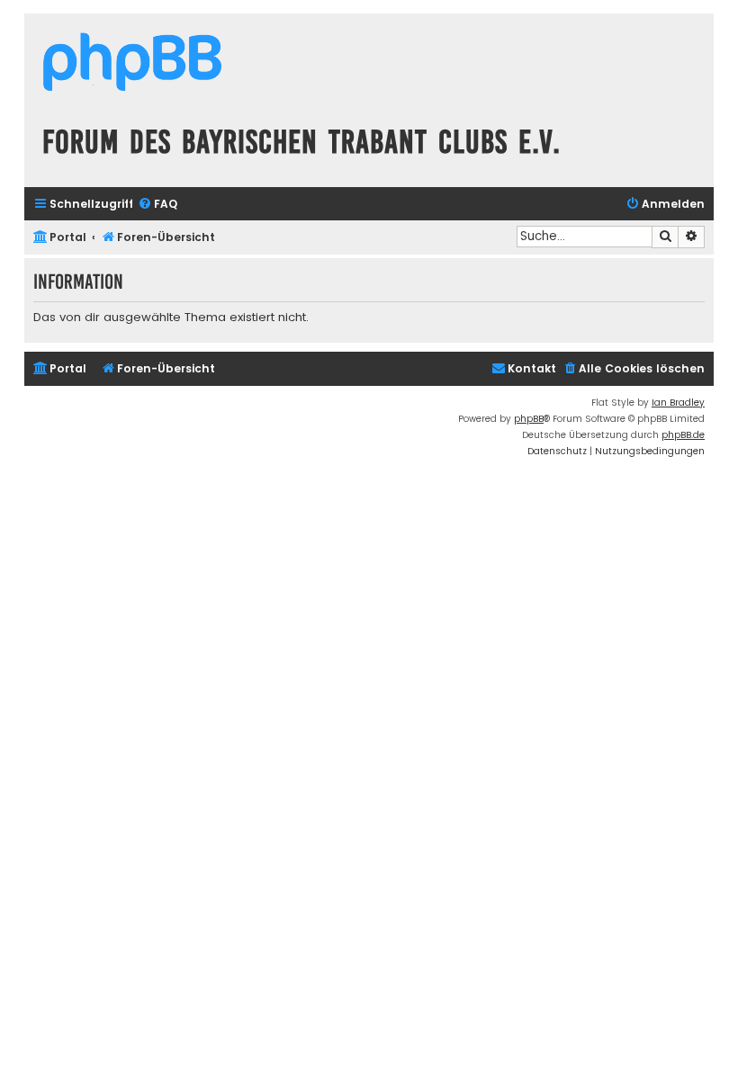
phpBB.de (683, 435)
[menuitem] (157, 204)
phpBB (529, 418)
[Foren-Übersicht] (132, 64)
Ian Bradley (678, 402)
